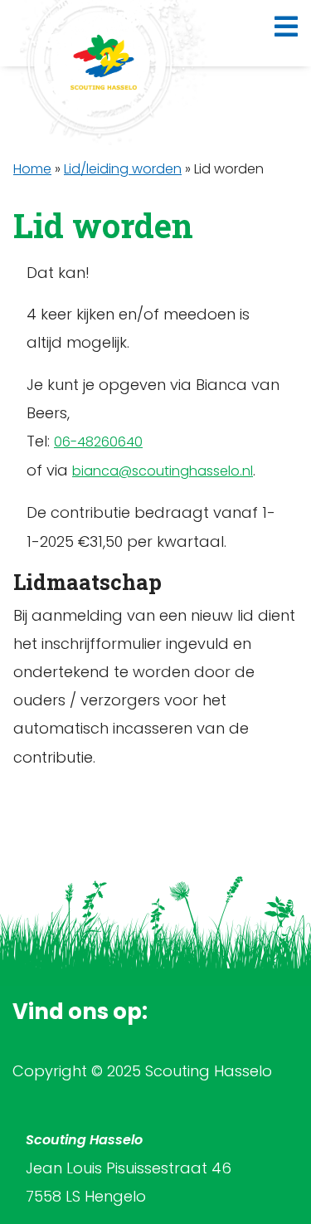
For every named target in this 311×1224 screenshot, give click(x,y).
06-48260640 (98, 441)
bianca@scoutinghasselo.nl (162, 470)
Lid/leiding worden (123, 168)
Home (32, 168)
